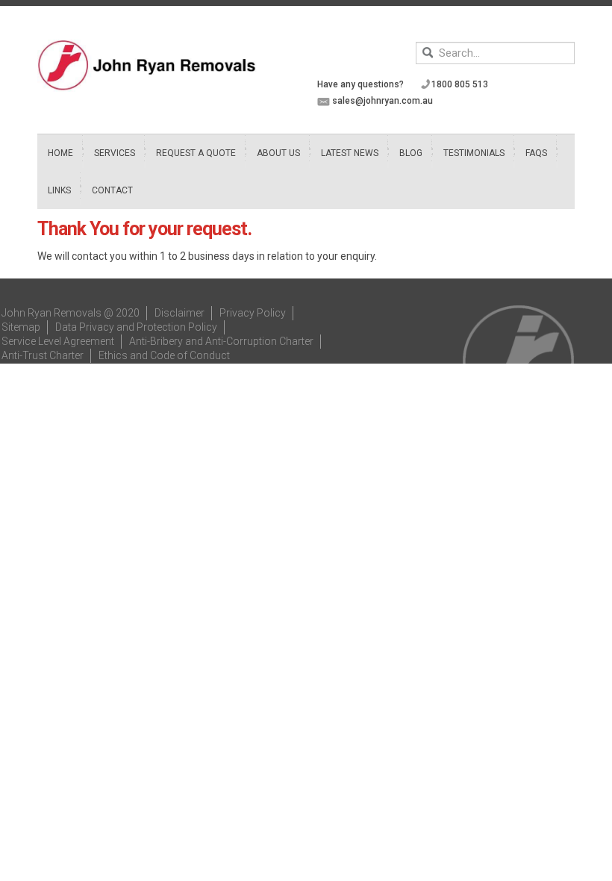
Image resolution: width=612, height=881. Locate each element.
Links (59, 190)
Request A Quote (196, 153)
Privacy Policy (252, 313)
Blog (410, 153)
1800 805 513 (459, 84)
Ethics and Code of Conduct (164, 355)
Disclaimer (179, 313)
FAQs (536, 153)
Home (60, 153)
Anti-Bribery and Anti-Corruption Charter (221, 341)
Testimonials (474, 153)
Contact (112, 190)
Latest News (349, 153)
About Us (278, 153)
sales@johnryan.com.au (382, 101)
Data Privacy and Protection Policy (136, 327)
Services (114, 153)
